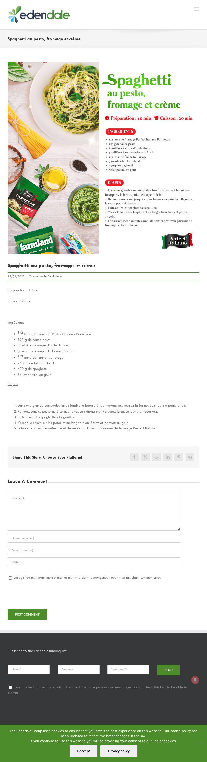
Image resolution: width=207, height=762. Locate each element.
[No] (200, 743)
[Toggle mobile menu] (196, 9)
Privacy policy (119, 751)
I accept (83, 751)
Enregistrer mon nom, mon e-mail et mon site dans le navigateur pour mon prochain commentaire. (87, 577)
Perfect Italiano (53, 276)
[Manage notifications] (195, 680)
